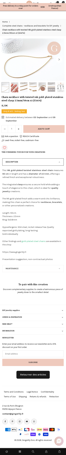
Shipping (23, 396)
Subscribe (33, 362)
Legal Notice (32, 392)
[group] (33, 59)
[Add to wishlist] (5, 148)
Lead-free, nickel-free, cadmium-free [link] (22, 140)
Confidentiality (47, 392)
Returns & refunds (38, 396)
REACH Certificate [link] (31, 136)
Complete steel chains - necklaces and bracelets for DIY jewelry (30, 26)
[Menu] (19, 451)
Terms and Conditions (14, 392)
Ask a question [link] (11, 136)
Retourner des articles (33, 374)
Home (5, 22)
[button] (59, 59)
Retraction (54, 396)
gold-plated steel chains (33, 241)
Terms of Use (10, 396)
